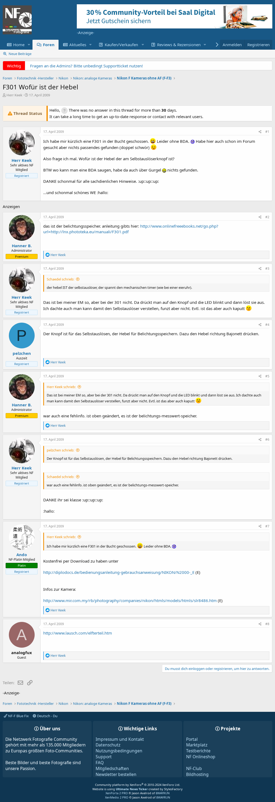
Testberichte (198, 751)
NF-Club (194, 768)
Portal (192, 739)
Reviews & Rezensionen (179, 44)
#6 (267, 439)
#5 (267, 376)
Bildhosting (197, 774)
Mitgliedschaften (112, 768)
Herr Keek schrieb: (61, 386)
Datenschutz (108, 745)
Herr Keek (14, 95)
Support (104, 757)
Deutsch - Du (46, 715)
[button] (28, 45)
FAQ (100, 762)
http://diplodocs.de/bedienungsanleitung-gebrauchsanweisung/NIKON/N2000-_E (118, 572)
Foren (49, 44)
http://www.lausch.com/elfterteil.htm (77, 633)
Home (18, 44)
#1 (267, 131)
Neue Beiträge (20, 53)
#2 (267, 217)
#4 (267, 324)
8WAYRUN (162, 793)
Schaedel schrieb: (60, 279)
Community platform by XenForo (137, 785)
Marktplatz (196, 745)
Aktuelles (77, 44)
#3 (267, 268)
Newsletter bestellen (116, 774)
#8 (267, 624)
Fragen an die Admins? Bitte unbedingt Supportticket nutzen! (86, 65)
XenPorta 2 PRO (117, 793)
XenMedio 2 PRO (116, 797)
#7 (267, 526)
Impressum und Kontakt (120, 739)
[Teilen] (260, 132)
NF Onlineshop (200, 757)
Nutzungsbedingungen (119, 751)
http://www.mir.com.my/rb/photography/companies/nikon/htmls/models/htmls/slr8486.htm (130, 600)
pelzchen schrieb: (60, 450)
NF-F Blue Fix (18, 715)
